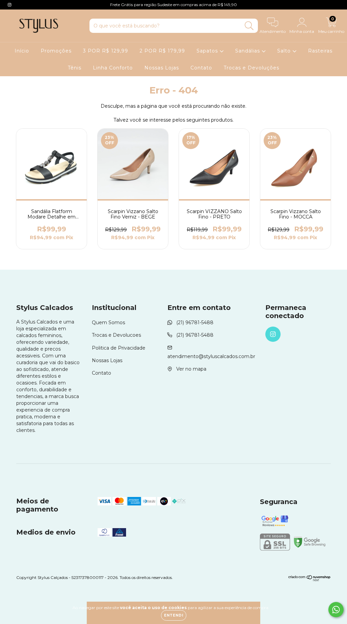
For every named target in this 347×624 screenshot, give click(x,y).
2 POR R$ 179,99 (162, 51)
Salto (284, 51)
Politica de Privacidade (118, 348)
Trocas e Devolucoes (116, 335)
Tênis (74, 68)
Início (22, 51)
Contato (201, 68)
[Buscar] (249, 26)
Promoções (56, 51)
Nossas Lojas (161, 68)
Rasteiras (320, 51)
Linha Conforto (113, 68)
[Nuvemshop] (309, 579)
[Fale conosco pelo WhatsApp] (336, 609)
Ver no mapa (191, 369)
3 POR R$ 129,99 (105, 51)
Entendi (173, 615)
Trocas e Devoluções (251, 68)
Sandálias (248, 51)
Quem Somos (108, 322)
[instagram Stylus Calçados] (9, 5)
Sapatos (208, 51)
